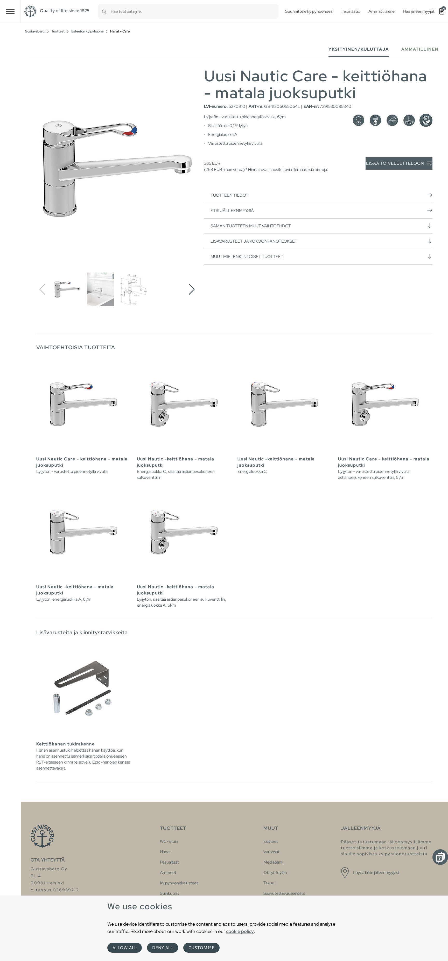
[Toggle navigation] (10, 11)
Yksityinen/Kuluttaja (358, 49)
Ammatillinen (420, 49)
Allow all (125, 948)
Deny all (162, 948)
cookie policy (240, 931)
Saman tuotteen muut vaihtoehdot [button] (251, 226)
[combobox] (194, 11)
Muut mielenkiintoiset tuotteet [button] (247, 256)
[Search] (104, 11)
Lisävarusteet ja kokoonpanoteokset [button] (254, 241)
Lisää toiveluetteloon (395, 163)
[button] (191, 289)
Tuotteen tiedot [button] (229, 195)
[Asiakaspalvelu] (440, 857)
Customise (201, 948)
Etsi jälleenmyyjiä (232, 210)
